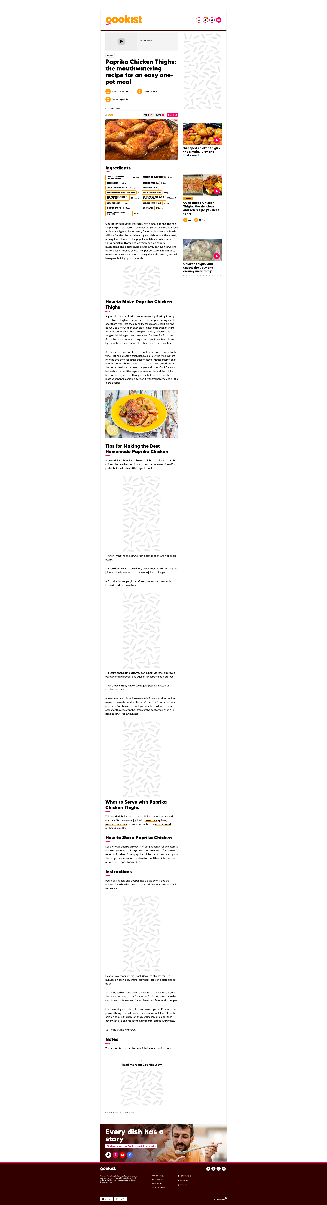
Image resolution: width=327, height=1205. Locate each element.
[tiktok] (108, 1155)
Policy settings (158, 1188)
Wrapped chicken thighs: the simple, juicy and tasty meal (202, 151)
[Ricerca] (198, 20)
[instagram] (115, 1155)
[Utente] (212, 20)
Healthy (118, 1112)
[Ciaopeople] (220, 1198)
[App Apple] (106, 1199)
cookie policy (157, 1180)
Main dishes (129, 1112)
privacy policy (158, 1176)
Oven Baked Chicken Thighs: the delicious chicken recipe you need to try (201, 208)
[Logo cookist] (124, 20)
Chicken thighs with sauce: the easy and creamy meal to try (198, 267)
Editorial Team (114, 108)
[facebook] (130, 1155)
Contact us (157, 1184)
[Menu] (218, 20)
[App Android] (120, 1199)
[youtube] (123, 1155)
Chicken (108, 1112)
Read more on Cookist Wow (142, 1065)
